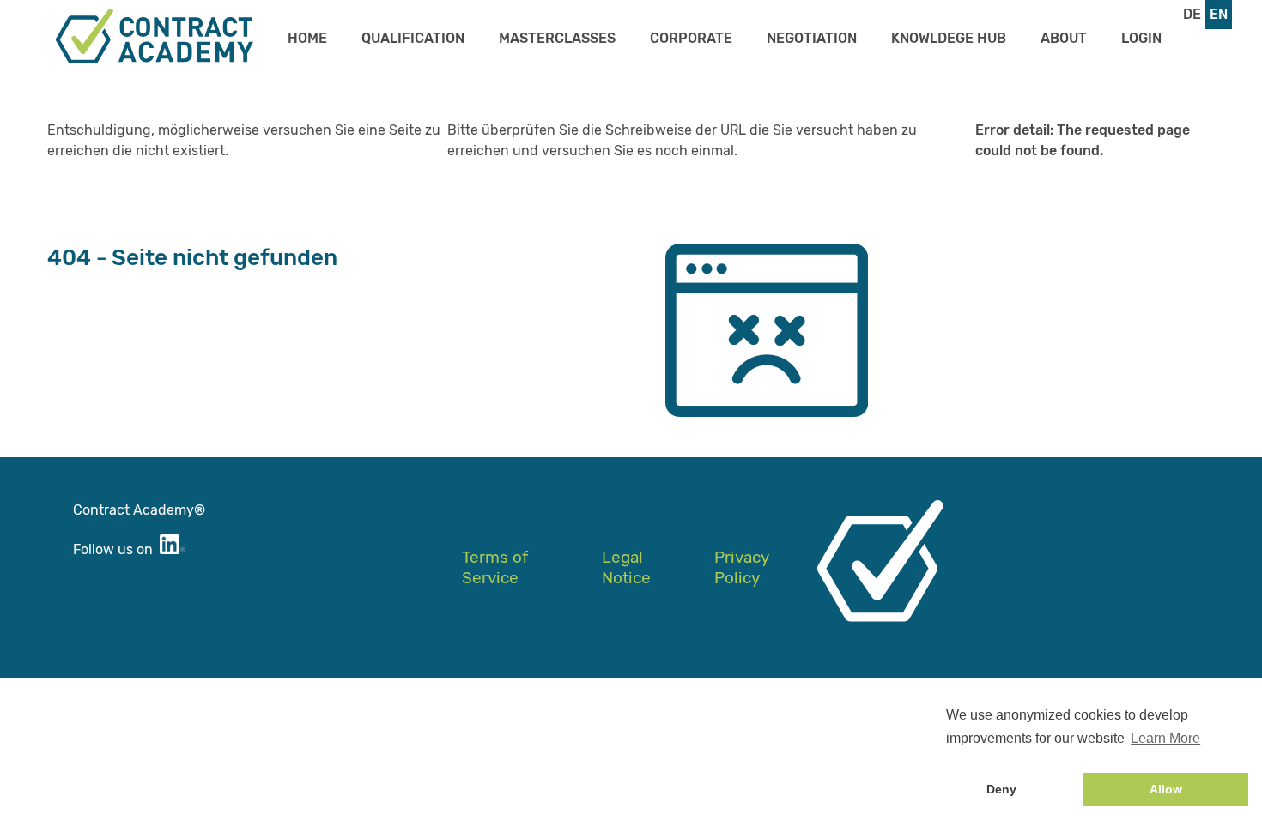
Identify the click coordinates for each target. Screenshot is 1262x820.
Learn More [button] (1165, 738)
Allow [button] (1166, 789)
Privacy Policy (741, 567)
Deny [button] (1001, 789)
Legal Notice (626, 567)
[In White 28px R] (172, 549)
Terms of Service (495, 567)
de (1192, 14)
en (1219, 14)
